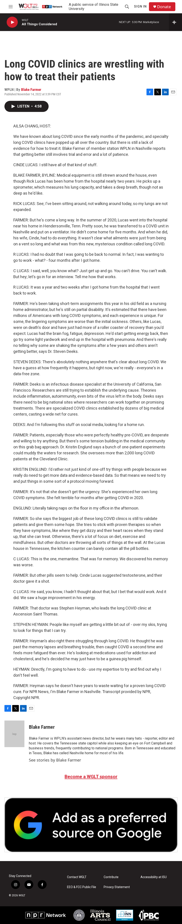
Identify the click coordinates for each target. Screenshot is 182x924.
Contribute (111, 877)
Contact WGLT (77, 877)
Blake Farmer (31, 89)
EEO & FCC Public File (81, 887)
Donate (164, 6)
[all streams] (175, 22)
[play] (12, 22)
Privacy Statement (117, 887)
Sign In (140, 6)
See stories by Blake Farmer (55, 760)
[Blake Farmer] (14, 734)
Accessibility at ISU (153, 877)
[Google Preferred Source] (91, 825)
